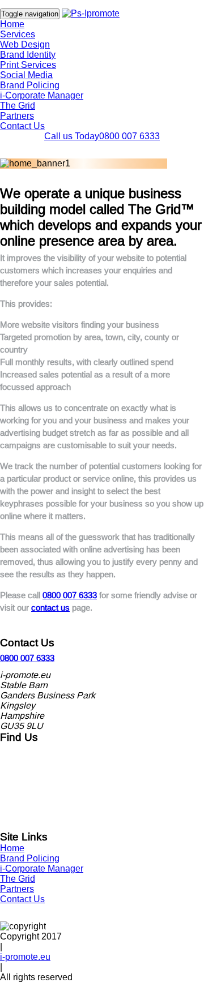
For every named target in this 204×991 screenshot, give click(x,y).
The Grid (17, 105)
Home (12, 24)
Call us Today (102, 136)
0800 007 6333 (69, 595)
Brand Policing (30, 85)
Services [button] (17, 34)
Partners (17, 116)
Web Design (25, 44)
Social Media (26, 75)
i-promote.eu (25, 957)
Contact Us (22, 126)
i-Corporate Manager (41, 95)
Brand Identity (28, 54)
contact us (50, 607)
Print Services (28, 65)
